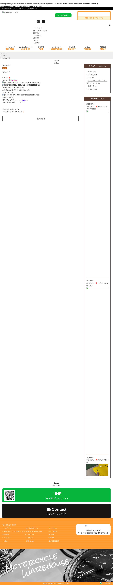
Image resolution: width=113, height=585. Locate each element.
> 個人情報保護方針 (53, 541)
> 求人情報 (51, 534)
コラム (35, 40)
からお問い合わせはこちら (56, 496)
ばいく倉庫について (40, 31)
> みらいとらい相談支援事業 (33, 531)
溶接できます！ (15, 109)
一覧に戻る (40, 119)
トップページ (38, 28)
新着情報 (91, 86)
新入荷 (90, 71)
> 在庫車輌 (51, 538)
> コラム (5, 541)
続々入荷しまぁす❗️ (17, 112)
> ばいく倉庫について (31, 528)
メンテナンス (38, 35)
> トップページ (6, 528)
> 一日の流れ (29, 538)
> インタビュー (6, 538)
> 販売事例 (5, 534)
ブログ (4, 68)
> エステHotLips (52, 531)
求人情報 (36, 38)
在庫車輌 (36, 43)
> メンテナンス (29, 534)
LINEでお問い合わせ (63, 15)
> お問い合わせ (29, 541)
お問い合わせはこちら (56, 511)
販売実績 (36, 33)
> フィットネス (52, 528)
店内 (89, 77)
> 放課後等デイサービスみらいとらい (13, 531)
